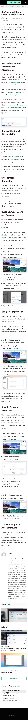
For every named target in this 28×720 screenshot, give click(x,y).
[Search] (26, 2)
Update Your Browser (9, 698)
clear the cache (6, 235)
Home (6, 712)
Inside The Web (15, 715)
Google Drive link (17, 82)
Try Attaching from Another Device (12, 702)
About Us (11, 712)
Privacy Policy (19, 712)
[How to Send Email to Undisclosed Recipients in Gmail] (14, 660)
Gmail (20, 18)
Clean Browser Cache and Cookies (12, 697)
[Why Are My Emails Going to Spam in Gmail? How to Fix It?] (14, 615)
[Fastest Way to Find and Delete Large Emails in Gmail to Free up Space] (14, 637)
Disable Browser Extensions (10, 700)
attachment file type (18, 107)
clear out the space (14, 157)
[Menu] (2, 2)
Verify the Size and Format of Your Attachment (12, 691)
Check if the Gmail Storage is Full (11, 693)
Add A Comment (14, 678)
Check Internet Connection (10, 695)
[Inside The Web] (14, 2)
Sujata (7, 18)
